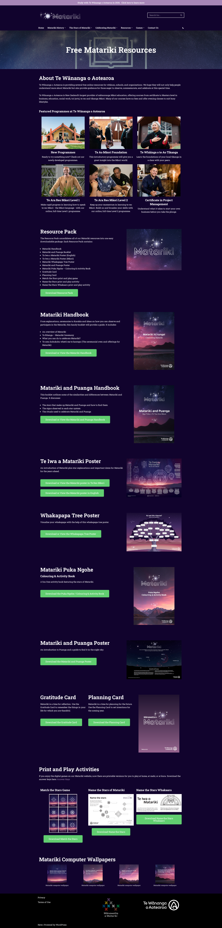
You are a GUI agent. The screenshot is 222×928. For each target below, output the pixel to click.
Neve (40, 924)
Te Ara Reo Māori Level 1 (63, 200)
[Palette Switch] (183, 28)
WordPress (61, 924)
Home (41, 27)
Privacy (41, 897)
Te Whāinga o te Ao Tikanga (159, 152)
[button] (65, 27)
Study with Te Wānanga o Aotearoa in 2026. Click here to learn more (111, 2)
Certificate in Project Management (159, 202)
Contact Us (153, 27)
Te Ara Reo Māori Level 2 (111, 200)
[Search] (181, 15)
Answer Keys (63, 779)
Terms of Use (44, 902)
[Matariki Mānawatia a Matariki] (60, 15)
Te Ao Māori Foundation (111, 152)
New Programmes (63, 152)
